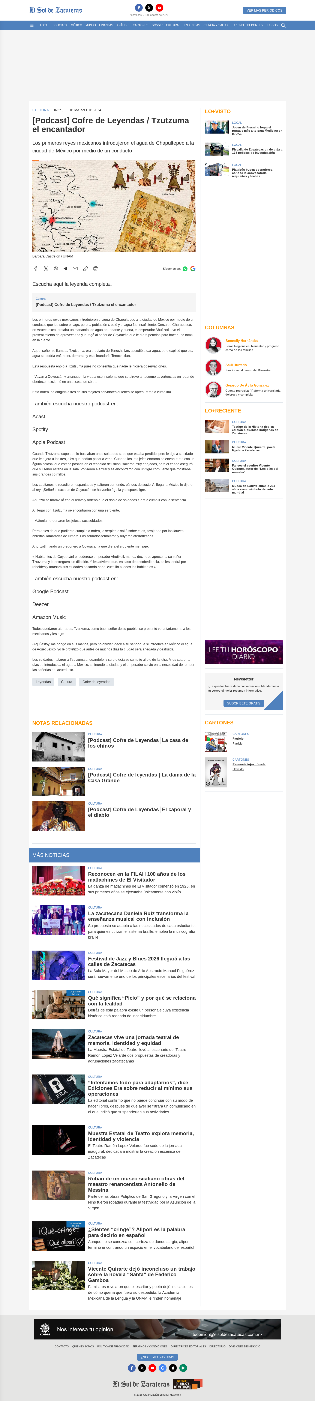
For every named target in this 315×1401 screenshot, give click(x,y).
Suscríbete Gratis (243, 703)
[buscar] (283, 25)
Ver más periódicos (264, 10)
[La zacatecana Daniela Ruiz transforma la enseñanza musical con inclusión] (58, 925)
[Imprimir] (95, 268)
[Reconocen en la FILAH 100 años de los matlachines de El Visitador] (58, 883)
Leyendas (43, 682)
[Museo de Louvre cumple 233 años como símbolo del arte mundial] (216, 486)
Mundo (91, 25)
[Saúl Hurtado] (213, 367)
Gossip (157, 25)
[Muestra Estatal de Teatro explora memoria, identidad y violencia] (58, 1145)
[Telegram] (65, 268)
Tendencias (191, 25)
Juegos (272, 25)
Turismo (237, 25)
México (76, 25)
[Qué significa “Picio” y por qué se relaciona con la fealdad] (58, 1007)
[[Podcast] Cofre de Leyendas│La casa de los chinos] (58, 746)
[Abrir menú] (32, 25)
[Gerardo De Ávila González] (213, 389)
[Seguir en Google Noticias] (192, 268)
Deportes (255, 25)
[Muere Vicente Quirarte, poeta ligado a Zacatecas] (216, 446)
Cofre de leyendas (96, 682)
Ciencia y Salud (216, 25)
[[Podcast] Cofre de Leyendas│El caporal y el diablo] (58, 816)
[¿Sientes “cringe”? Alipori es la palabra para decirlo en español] (58, 1238)
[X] (149, 8)
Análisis (123, 25)
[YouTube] (159, 8)
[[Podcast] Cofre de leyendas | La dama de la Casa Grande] (58, 781)
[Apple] (173, 1368)
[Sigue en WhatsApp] (185, 268)
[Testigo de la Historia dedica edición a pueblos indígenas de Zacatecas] (216, 427)
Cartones (140, 25)
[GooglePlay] (183, 1368)
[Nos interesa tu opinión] (157, 1329)
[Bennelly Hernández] (213, 345)
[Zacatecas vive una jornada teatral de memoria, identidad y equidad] (58, 1049)
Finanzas (106, 25)
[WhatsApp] (56, 268)
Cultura (172, 25)
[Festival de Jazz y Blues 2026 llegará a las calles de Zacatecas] (58, 968)
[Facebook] (139, 8)
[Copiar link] (85, 268)
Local (44, 25)
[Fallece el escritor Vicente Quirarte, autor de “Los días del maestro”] (216, 466)
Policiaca (60, 25)
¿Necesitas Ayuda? (157, 1357)
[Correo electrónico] (75, 268)
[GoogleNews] (162, 1368)
